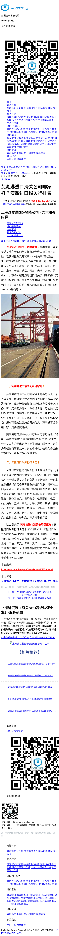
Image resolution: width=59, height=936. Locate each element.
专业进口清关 (33, 129)
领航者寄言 (32, 108)
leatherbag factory (9, 930)
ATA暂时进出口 (15, 235)
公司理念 (21, 108)
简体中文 (36, 30)
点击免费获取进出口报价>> (41, 241)
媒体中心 (12, 173)
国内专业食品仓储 (16, 129)
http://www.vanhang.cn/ (14, 204)
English (47, 30)
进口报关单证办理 (47, 132)
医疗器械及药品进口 (17, 144)
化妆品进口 (34, 138)
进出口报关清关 (15, 731)
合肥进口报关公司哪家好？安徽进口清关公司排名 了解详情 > (32, 711)
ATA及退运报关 (48, 144)
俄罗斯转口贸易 (15, 117)
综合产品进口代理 (21, 120)
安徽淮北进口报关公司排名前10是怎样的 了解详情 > (31, 664)
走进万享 (11, 105)
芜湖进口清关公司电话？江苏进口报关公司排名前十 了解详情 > (32, 699)
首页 (9, 102)
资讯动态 (11, 153)
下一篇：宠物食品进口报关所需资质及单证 (29, 598)
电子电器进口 (28, 141)
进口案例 (11, 135)
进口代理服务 (14, 126)
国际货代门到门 (15, 223)
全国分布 (11, 159)
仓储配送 (11, 229)
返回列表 (5, 179)
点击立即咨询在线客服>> (14, 241)
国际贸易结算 (31, 132)
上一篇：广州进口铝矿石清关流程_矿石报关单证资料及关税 (29, 593)
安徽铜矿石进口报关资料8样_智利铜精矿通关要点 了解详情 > (32, 687)
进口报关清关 (14, 226)
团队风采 (43, 108)
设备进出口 (22, 138)
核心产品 (11, 114)
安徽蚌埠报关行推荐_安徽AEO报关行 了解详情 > (30, 676)
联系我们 (11, 156)
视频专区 (40, 153)
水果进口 (40, 141)
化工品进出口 (47, 138)
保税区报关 (22, 147)
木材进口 (11, 147)
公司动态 (31, 153)
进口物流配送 (16, 132)
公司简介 (11, 108)
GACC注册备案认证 (41, 120)
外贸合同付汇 (14, 232)
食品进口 (11, 138)
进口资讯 (11, 150)
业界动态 (21, 153)
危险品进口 (34, 144)
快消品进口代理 (31, 117)
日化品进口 (51, 141)
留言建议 (21, 159)
